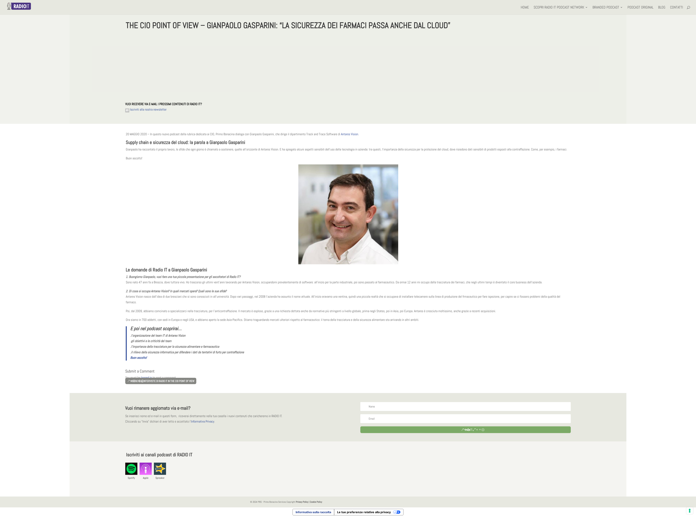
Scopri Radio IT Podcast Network (559, 8)
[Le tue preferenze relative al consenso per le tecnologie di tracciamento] (689, 510)
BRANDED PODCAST (606, 8)
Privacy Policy (302, 501)
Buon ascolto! (138, 357)
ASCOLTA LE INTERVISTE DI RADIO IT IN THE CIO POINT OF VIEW (162, 381)
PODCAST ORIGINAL (640, 8)
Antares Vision (349, 134)
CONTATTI (676, 8)
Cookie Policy (316, 501)
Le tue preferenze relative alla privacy (364, 512)
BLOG (661, 8)
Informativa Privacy (202, 421)
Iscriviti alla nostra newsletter (148, 109)
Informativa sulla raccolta (313, 512)
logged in (146, 377)
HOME (525, 8)
